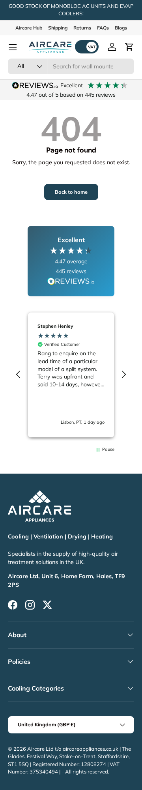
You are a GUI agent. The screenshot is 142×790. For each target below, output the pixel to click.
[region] (71, 374)
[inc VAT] (87, 46)
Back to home (71, 192)
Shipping (57, 28)
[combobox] (71, 66)
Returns (82, 28)
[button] (129, 46)
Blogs (121, 28)
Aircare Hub (28, 28)
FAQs (103, 28)
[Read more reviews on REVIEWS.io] (71, 282)
